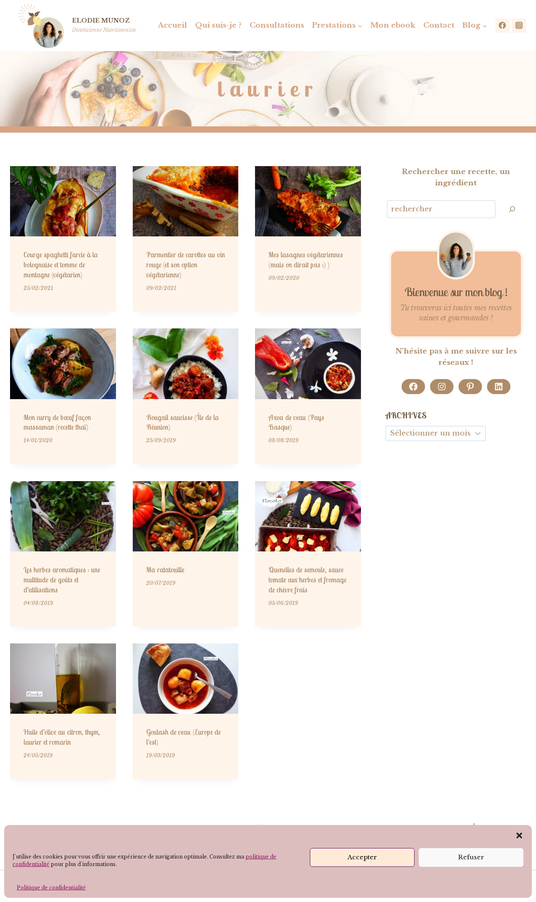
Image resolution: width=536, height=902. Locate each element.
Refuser (471, 857)
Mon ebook (392, 25)
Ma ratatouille (165, 569)
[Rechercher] (512, 209)
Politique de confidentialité (51, 887)
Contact (438, 25)
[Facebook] (502, 25)
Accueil (172, 25)
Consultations (277, 25)
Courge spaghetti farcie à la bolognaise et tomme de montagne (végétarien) (60, 264)
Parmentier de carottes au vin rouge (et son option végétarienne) (185, 264)
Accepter (362, 857)
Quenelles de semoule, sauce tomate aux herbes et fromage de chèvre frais (307, 579)
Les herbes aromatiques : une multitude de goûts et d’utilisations (61, 579)
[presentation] (63, 201)
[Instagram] (519, 25)
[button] (519, 835)
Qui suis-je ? (218, 25)
